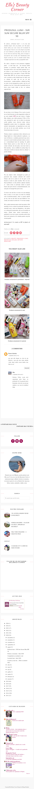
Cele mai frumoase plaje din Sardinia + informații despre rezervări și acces (15, 755)
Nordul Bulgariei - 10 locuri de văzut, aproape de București (20, 524)
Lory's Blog (9, 748)
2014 (7, 693)
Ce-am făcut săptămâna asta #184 (14, 759)
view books (22, 608)
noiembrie (10, 640)
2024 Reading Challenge (14, 600)
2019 (7, 681)
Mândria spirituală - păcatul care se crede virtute (15, 745)
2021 (7, 633)
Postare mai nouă (9, 424)
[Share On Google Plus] (17, 232)
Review (20, 240)
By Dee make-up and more (13, 761)
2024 (7, 625)
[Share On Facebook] (14, 232)
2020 (7, 635)
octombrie (10, 642)
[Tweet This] (11, 232)
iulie (9, 665)
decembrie (10, 637)
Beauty (13, 238)
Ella (14, 372)
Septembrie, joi (10, 758)
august (9, 647)
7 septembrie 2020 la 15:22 (13, 355)
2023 (7, 628)
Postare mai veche (24, 426)
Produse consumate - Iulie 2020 (16, 653)
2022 (7, 630)
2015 (7, 691)
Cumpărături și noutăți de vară (15, 656)
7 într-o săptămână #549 (18, 711)
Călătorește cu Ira (11, 770)
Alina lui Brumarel (11, 719)
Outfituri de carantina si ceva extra (19, 763)
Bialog (7, 728)
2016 (7, 688)
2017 (7, 686)
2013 (7, 695)
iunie (9, 667)
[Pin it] (20, 232)
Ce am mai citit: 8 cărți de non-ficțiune (19, 736)
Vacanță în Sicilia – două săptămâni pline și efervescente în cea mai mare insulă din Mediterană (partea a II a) (16, 730)
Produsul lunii (22, 238)
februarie (10, 676)
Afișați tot (28, 773)
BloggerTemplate (25, 787)
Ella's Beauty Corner (17, 7)
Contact (7, 541)
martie (9, 674)
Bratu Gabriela (12, 353)
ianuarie (10, 679)
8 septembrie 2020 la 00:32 (18, 374)
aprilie (9, 672)
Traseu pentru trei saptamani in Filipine (15, 771)
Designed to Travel (11, 753)
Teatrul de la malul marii (18, 720)
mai (8, 669)
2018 (7, 683)
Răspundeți (27, 368)
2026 (7, 623)
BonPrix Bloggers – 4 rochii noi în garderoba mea (16, 750)
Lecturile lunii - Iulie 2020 (14, 658)
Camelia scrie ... (10, 710)
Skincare (7, 241)
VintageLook (9, 743)
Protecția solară (10, 240)
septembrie (10, 644)
